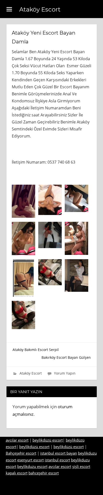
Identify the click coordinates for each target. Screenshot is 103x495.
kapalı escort (17, 472)
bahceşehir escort (43, 472)
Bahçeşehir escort (21, 453)
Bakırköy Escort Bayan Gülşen (66, 357)
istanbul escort (57, 459)
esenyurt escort (30, 459)
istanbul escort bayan (58, 453)
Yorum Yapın (65, 373)
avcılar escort (17, 440)
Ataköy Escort (39, 9)
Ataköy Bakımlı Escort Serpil (35, 349)
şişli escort (81, 466)
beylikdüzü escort (47, 440)
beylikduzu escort (32, 466)
